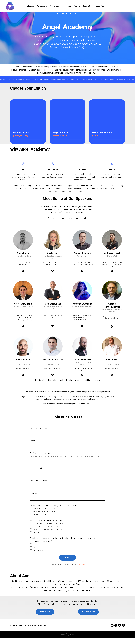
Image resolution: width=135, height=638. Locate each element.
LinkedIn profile (36, 468)
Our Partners (66, 6)
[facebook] (115, 625)
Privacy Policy (80, 565)
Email (32, 441)
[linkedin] (119, 625)
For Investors (42, 6)
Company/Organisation (40, 481)
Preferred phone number (40, 453)
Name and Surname (39, 428)
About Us (30, 6)
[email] (112, 625)
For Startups (54, 6)
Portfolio (77, 6)
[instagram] (123, 625)
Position (33, 493)
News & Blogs (88, 6)
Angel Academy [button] (102, 6)
